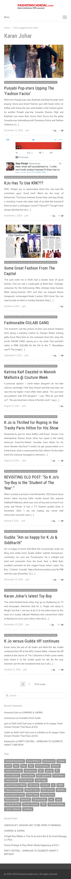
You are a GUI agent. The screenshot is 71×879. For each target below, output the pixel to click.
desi (16, 765)
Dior (24, 765)
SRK (43, 804)
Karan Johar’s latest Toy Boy (28, 596)
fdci (41, 770)
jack (27, 130)
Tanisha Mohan (56, 804)
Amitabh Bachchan (15, 761)
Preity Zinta (32, 794)
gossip (49, 770)
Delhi (8, 765)
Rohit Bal (25, 799)
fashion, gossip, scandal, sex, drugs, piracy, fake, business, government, (31, 82)
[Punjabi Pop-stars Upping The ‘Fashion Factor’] (33, 46)
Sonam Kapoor (30, 804)
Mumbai (61, 789)
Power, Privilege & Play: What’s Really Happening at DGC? (31, 845)
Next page (40, 684)
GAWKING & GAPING (32, 712)
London (45, 785)
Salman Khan (39, 799)
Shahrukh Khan (13, 804)
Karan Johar (28, 775)
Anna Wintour (33, 761)
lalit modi (33, 785)
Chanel (61, 761)
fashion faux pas (14, 770)
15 (59, 520)
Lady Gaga (41, 780)
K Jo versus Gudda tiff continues (31, 641)
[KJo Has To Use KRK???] (33, 141)
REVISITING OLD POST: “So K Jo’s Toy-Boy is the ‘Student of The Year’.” (31, 483)
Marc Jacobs (48, 789)
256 (58, 624)
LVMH (60, 785)
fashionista (30, 770)
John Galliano (12, 775)
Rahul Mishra (47, 794)
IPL (57, 770)
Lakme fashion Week (15, 785)
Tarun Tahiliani (13, 809)
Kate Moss (59, 775)
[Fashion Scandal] (35, 6)
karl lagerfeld (43, 775)
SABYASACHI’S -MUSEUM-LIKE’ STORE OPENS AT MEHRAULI (32, 825)
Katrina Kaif (11, 780)
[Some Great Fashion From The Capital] (33, 226)
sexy (58, 799)
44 (59, 215)
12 (59, 460)
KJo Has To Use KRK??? (23, 183)
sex (51, 799)
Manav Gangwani (14, 789)
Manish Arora (32, 789)
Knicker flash (26, 780)
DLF (31, 765)
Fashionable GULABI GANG (26, 322)
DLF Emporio (42, 765)
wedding (28, 809)
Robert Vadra (12, 799)
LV (53, 785)
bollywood (49, 761)
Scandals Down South (30, 718)
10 (59, 669)
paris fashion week (15, 794)
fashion (55, 765)
